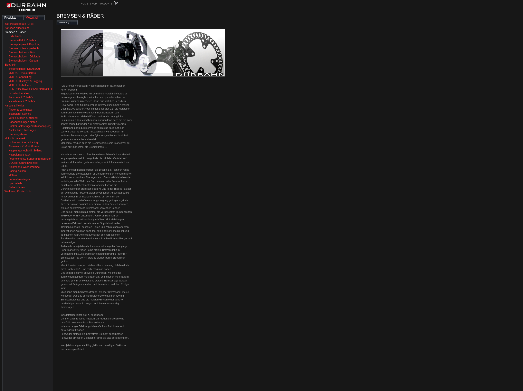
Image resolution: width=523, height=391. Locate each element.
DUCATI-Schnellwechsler (23, 162)
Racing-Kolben (17, 171)
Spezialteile (15, 183)
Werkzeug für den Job (17, 191)
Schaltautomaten (19, 93)
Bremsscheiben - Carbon (23, 60)
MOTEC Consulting (20, 76)
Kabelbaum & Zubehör (22, 101)
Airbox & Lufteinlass (20, 109)
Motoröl (13, 175)
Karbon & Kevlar (14, 105)
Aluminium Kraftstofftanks (24, 146)
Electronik (10, 64)
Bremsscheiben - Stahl (22, 52)
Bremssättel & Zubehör (22, 40)
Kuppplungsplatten (19, 154)
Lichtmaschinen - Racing (23, 142)
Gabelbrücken (17, 187)
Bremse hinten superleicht (24, 48)
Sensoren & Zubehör (21, 97)
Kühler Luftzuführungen (22, 130)
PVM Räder (15, 36)
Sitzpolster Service (20, 113)
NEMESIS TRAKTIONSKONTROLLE (31, 89)
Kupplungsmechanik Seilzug (25, 150)
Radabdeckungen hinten (23, 121)
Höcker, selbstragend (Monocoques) (30, 126)
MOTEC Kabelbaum (20, 85)
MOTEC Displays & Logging (25, 81)
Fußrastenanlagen (19, 179)
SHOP (93, 3)
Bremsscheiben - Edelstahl (24, 56)
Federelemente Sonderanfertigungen (30, 158)
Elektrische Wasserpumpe (24, 166)
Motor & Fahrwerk (15, 138)
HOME (84, 3)
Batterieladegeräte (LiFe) (19, 23)
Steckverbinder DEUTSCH (24, 68)
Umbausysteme (18, 134)
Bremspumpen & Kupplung (24, 44)
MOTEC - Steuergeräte (22, 72)
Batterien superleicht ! (17, 27)
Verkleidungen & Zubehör (23, 117)
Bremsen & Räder (15, 32)
